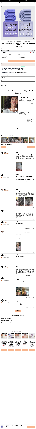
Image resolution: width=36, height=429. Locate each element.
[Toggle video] (16, 112)
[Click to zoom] (33, 39)
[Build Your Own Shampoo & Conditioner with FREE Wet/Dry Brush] (32, 336)
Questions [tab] (9, 144)
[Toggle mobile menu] (1, 3)
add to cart (31, 426)
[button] (2, 7)
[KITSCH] (18, 3)
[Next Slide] (34, 140)
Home (7, 41)
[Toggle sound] (16, 109)
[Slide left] (10, 0)
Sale (24, 4)
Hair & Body (18, 4)
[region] (18, 1)
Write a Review (32, 147)
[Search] (3, 3)
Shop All (27, 4)
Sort (26, 150)
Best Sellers (13, 4)
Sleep (21, 4)
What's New (9, 4)
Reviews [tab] (3, 144)
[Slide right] (26, 0)
